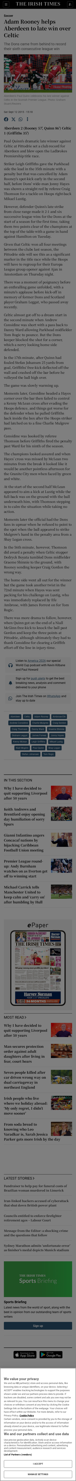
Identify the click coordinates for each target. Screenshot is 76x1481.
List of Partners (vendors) (18, 1454)
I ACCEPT (38, 1464)
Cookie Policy (27, 1415)
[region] (38, 1424)
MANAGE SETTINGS (38, 1474)
